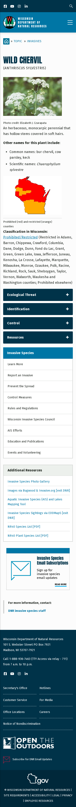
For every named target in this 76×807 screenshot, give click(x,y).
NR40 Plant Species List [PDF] (28, 536)
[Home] (24, 22)
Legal (56, 795)
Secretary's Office (15, 688)
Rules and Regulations (23, 408)
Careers (44, 712)
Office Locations (14, 712)
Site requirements (16, 795)
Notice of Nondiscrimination (21, 724)
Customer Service (15, 700)
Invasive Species (20, 353)
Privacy (67, 795)
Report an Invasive (20, 375)
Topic (18, 41)
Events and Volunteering (24, 452)
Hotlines (45, 688)
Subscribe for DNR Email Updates (32, 759)
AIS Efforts (15, 430)
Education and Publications (26, 441)
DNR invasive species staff (27, 611)
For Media (46, 700)
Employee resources (39, 800)
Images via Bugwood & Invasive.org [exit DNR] (39, 490)
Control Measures (20, 397)
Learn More (15, 364)
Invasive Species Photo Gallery (29, 481)
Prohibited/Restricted (20, 237)
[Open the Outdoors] (28, 744)
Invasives (34, 41)
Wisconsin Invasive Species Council (31, 419)
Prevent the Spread (21, 386)
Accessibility (41, 795)
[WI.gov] (38, 779)
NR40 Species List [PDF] (24, 526)
